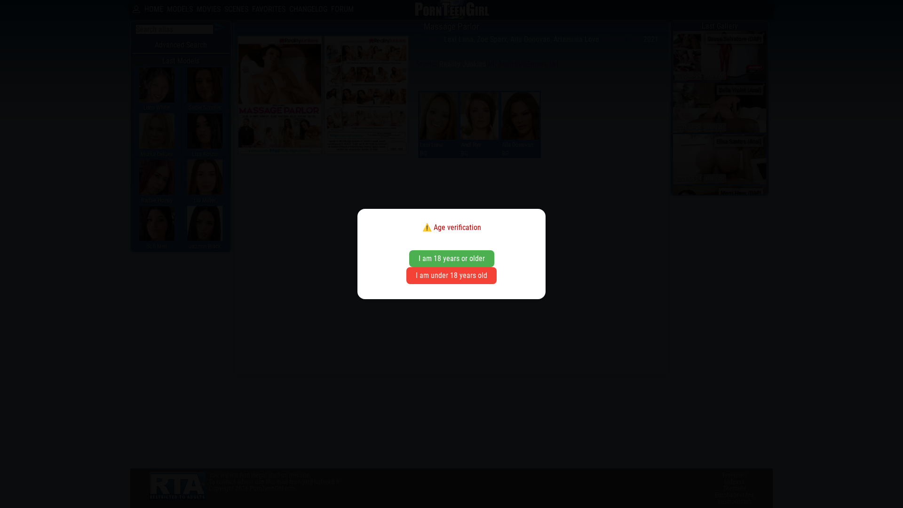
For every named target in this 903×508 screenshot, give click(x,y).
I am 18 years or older (452, 258)
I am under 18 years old (451, 275)
